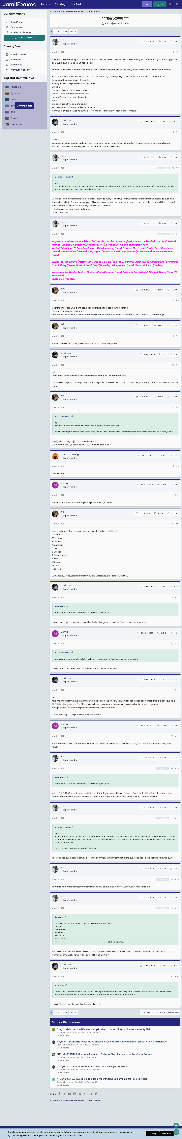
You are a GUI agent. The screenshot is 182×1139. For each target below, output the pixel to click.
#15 (177, 736)
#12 (177, 597)
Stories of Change (21, 32)
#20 (176, 976)
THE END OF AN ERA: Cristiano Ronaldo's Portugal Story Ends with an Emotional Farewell (105, 1054)
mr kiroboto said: (63, 177)
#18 (177, 879)
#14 (177, 690)
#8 (177, 407)
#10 (177, 495)
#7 (177, 365)
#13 (177, 643)
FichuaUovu (17, 27)
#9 (177, 466)
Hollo (107, 23)
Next (72, 31)
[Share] (173, 52)
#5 (177, 300)
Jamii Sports (63, 1035)
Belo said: (59, 917)
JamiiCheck (17, 22)
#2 (177, 132)
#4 (177, 234)
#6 (177, 336)
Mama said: (60, 606)
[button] (170, 4)
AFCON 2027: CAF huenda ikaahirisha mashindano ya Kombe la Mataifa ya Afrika (102, 1078)
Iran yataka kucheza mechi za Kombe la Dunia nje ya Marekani (92, 1066)
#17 (177, 818)
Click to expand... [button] (116, 942)
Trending (60, 4)
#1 (177, 52)
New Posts (76, 4)
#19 (177, 908)
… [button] (62, 31)
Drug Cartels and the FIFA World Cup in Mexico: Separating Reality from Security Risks (104, 1029)
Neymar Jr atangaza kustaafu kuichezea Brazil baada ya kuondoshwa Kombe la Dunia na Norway (112, 1041)
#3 (177, 168)
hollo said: (59, 985)
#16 (177, 768)
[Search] (177, 4)
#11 (177, 523)
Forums (45, 4)
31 (66, 31)
